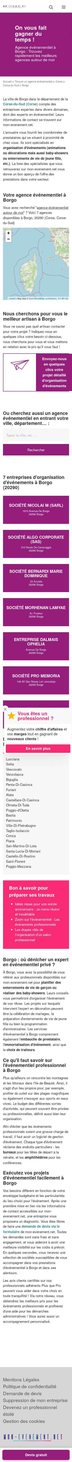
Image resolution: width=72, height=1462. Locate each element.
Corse (59, 81)
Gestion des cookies (24, 1421)
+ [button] (8, 233)
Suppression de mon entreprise (35, 1400)
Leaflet (12, 298)
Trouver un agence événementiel (33, 81)
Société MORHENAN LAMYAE (36, 607)
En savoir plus (38, 748)
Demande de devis (22, 1393)
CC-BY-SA (63, 298)
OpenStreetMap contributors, (43, 298)
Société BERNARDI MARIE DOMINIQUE (36, 573)
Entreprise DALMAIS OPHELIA (36, 641)
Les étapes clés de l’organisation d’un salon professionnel (33, 934)
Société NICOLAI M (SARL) (36, 505)
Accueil (7, 81)
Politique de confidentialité (29, 1386)
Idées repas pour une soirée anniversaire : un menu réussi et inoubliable (37, 908)
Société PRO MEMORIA (36, 676)
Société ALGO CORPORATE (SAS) (36, 539)
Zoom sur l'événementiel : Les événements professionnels (37, 922)
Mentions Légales (21, 1379)
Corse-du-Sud (11, 85)
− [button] (8, 239)
